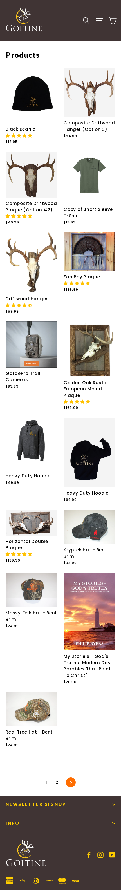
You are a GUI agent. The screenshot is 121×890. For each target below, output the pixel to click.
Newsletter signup (36, 804)
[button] (20, 135)
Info (13, 823)
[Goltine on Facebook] (89, 854)
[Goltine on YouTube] (112, 854)
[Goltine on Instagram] (100, 854)
